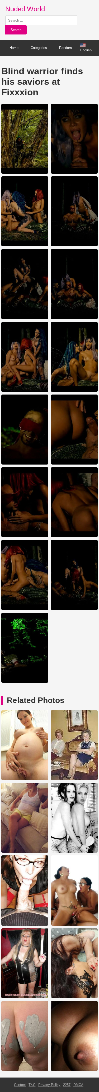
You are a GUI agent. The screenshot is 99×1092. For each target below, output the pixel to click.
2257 (66, 1085)
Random (65, 48)
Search (16, 30)
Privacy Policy (49, 1085)
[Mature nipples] (74, 1070)
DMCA (78, 1085)
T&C (32, 1085)
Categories (39, 48)
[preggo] (24, 779)
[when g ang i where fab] (24, 924)
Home (14, 48)
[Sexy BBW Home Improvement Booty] (24, 1070)
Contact (20, 1085)
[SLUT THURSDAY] (24, 997)
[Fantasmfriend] (24, 852)
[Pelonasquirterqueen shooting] (74, 924)
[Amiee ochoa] (74, 852)
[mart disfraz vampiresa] (74, 779)
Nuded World (25, 9)
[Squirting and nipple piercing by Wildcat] (74, 997)
